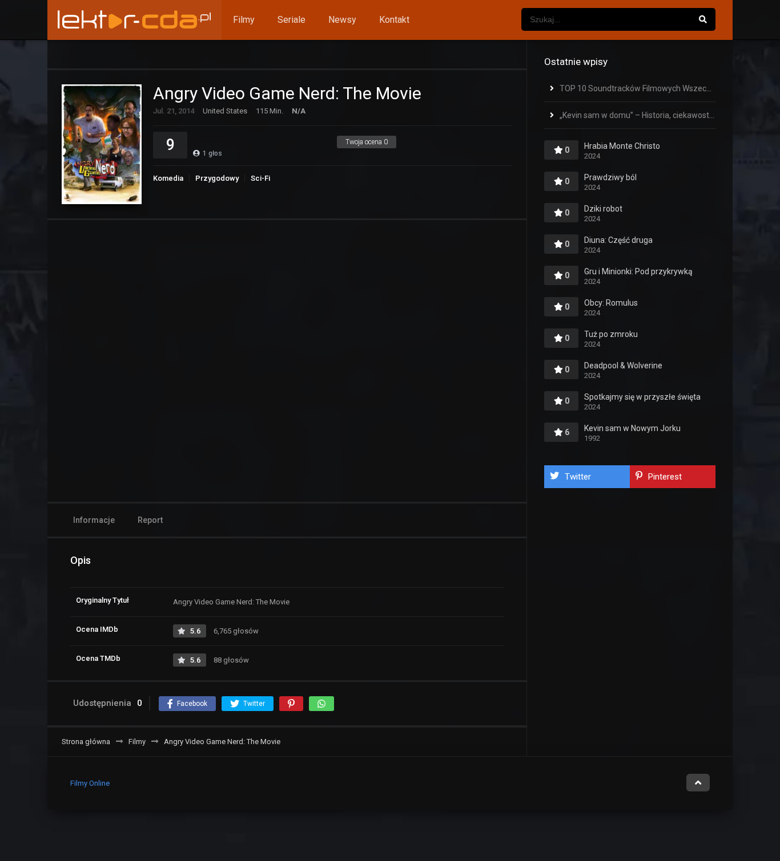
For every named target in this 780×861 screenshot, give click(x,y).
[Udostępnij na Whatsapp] (321, 703)
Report (150, 520)
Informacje (94, 520)
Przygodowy (217, 178)
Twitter (578, 477)
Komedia (168, 178)
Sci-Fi (260, 178)
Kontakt (394, 19)
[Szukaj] (702, 19)
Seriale (291, 19)
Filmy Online (90, 783)
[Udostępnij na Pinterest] (291, 703)
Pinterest (665, 477)
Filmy (244, 19)
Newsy (342, 19)
